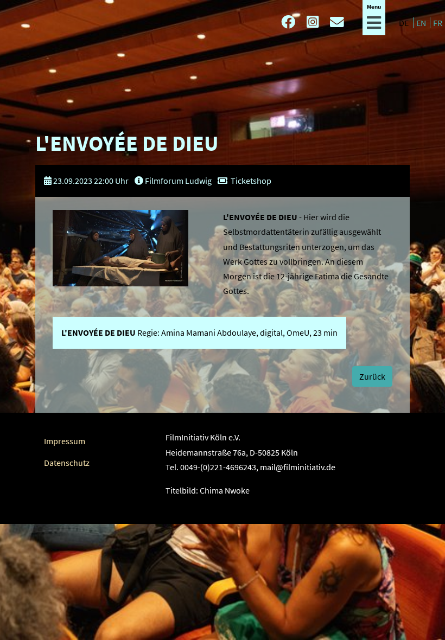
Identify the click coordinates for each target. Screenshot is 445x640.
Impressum (64, 441)
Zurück (372, 376)
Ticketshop (251, 180)
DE (404, 22)
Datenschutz (67, 462)
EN (422, 22)
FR (437, 22)
